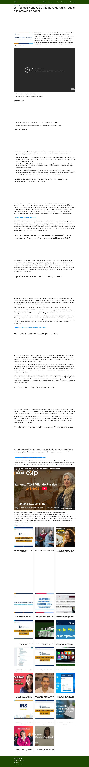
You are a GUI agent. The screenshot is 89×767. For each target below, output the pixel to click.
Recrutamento (37, 2)
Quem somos (64, 2)
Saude (45, 2)
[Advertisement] (44, 22)
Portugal (28, 2)
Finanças (51, 2)
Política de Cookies (18, 764)
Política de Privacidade (19, 760)
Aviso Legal (16, 762)
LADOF (16, 2)
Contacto (72, 2)
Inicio (22, 2)
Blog (58, 2)
